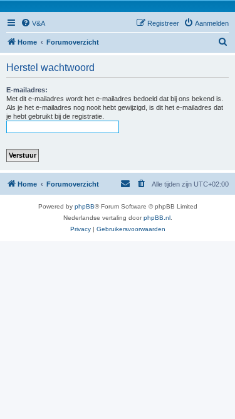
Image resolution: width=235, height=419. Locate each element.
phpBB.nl (157, 217)
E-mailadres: (27, 90)
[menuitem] (33, 23)
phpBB (85, 206)
